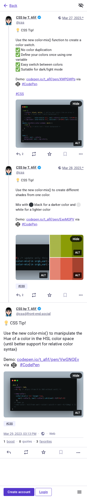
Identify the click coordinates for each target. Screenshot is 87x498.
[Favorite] (49, 154)
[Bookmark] (65, 154)
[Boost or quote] (34, 154)
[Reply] (8, 452)
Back (13, 6)
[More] (80, 154)
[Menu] (79, 492)
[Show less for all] (81, 5)
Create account (19, 492)
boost (9, 441)
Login (43, 492)
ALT (77, 143)
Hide (76, 103)
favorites (44, 441)
